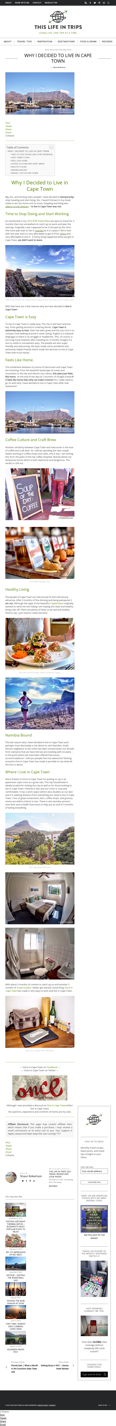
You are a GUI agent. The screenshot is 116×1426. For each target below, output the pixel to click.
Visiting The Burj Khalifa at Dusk (16, 1302)
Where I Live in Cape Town (24, 173)
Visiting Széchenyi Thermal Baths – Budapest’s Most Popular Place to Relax (15, 1226)
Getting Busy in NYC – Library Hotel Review (55, 1365)
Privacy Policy (43, 1405)
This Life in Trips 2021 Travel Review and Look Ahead (60, 1174)
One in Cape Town (56, 1105)
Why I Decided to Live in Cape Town (28, 151)
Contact (37, 3)
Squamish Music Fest (15, 1350)
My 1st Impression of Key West (15, 1253)
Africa (69, 50)
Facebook (52, 1067)
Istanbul (39, 230)
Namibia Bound (19, 170)
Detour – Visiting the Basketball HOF (15, 1278)
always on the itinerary (17, 206)
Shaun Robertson (59, 67)
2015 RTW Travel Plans (38, 221)
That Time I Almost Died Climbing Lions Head (16, 1326)
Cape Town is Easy (20, 157)
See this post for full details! (94, 1236)
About (8, 3)
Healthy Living (19, 167)
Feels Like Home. (19, 160)
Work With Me (22, 3)
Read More (53, 1186)
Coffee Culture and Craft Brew (27, 163)
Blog (64, 50)
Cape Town (58, 50)
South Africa (49, 50)
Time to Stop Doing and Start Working (32, 154)
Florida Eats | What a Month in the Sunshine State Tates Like (24, 1367)
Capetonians (56, 603)
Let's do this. (87, 1167)
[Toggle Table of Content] (50, 147)
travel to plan (23, 987)
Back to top (102, 1405)
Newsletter (51, 3)
